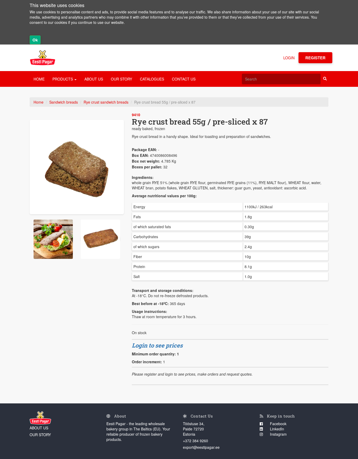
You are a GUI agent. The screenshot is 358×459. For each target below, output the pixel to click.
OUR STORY (121, 79)
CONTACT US (184, 79)
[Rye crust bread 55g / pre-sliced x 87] (77, 167)
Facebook (277, 423)
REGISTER (315, 58)
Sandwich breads (63, 102)
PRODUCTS (63, 79)
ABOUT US (93, 79)
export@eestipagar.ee (201, 447)
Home (39, 102)
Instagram (278, 434)
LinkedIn (276, 428)
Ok (35, 40)
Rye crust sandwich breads (106, 102)
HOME (39, 79)
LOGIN (289, 57)
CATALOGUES (152, 79)
